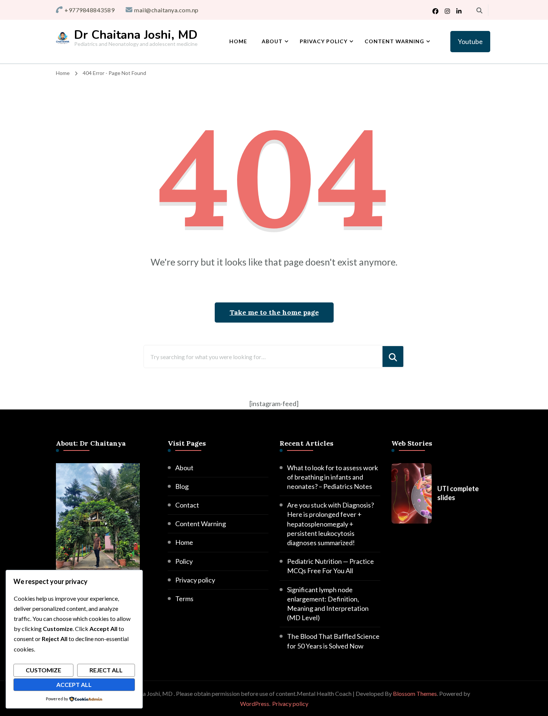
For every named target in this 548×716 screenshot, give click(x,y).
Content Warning (394, 41)
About (272, 41)
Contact (187, 505)
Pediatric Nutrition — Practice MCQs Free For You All (330, 566)
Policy (184, 561)
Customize (43, 669)
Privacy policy (323, 41)
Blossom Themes (415, 693)
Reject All (106, 669)
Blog (182, 486)
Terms (184, 598)
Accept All (74, 684)
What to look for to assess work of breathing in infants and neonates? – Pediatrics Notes (332, 477)
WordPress (254, 703)
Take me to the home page (274, 312)
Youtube (470, 41)
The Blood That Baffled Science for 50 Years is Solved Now (333, 641)
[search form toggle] (479, 10)
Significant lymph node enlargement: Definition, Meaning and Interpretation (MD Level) (328, 603)
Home (238, 41)
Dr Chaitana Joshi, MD (136, 35)
